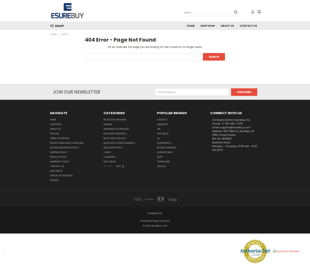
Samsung (162, 124)
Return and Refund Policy (64, 147)
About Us (227, 26)
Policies (54, 133)
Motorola (163, 133)
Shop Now (207, 26)
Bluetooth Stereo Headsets (119, 142)
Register (68, 175)
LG (158, 138)
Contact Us (248, 26)
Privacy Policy (58, 156)
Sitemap (54, 180)
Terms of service (60, 138)
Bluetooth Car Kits (115, 138)
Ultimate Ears (165, 152)
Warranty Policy (60, 161)
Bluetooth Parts (113, 147)
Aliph (159, 156)
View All (161, 166)
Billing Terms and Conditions (67, 142)
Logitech (162, 119)
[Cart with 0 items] (259, 11)
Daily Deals (56, 170)
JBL (159, 128)
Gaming (108, 124)
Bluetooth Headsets (115, 133)
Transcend (163, 161)
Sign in (54, 175)
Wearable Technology (116, 128)
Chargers (109, 156)
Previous (300, 262)
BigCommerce (161, 220)
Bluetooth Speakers (115, 119)
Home (191, 26)
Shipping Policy (58, 152)
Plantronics (164, 142)
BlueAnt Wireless (167, 147)
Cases (107, 152)
